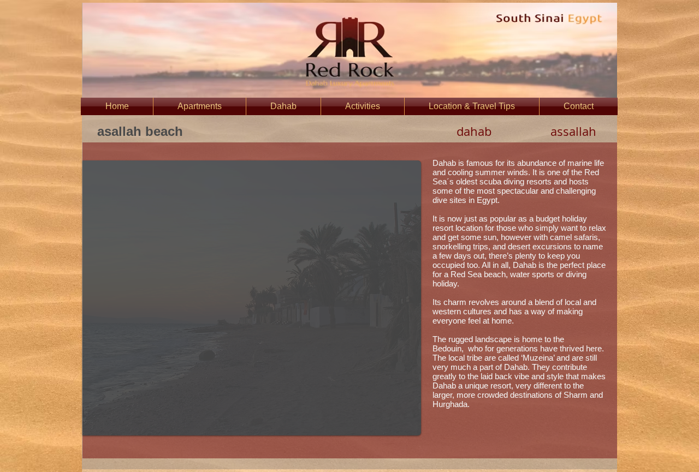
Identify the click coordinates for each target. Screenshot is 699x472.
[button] (251, 297)
